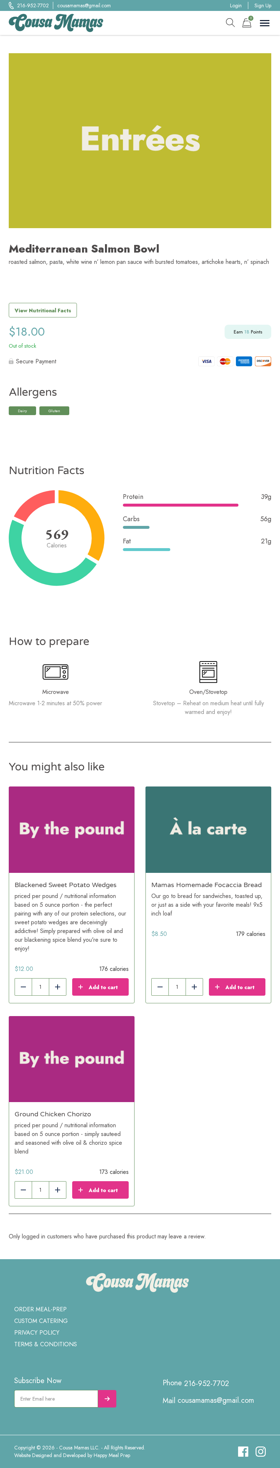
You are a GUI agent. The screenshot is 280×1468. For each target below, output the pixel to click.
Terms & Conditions (45, 1344)
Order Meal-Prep (40, 1309)
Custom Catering (41, 1321)
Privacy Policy (36, 1332)
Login (236, 5)
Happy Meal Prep (112, 1455)
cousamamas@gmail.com (84, 5)
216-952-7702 (33, 5)
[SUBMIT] (107, 1399)
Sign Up (262, 5)
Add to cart (103, 987)
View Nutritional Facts (43, 310)
